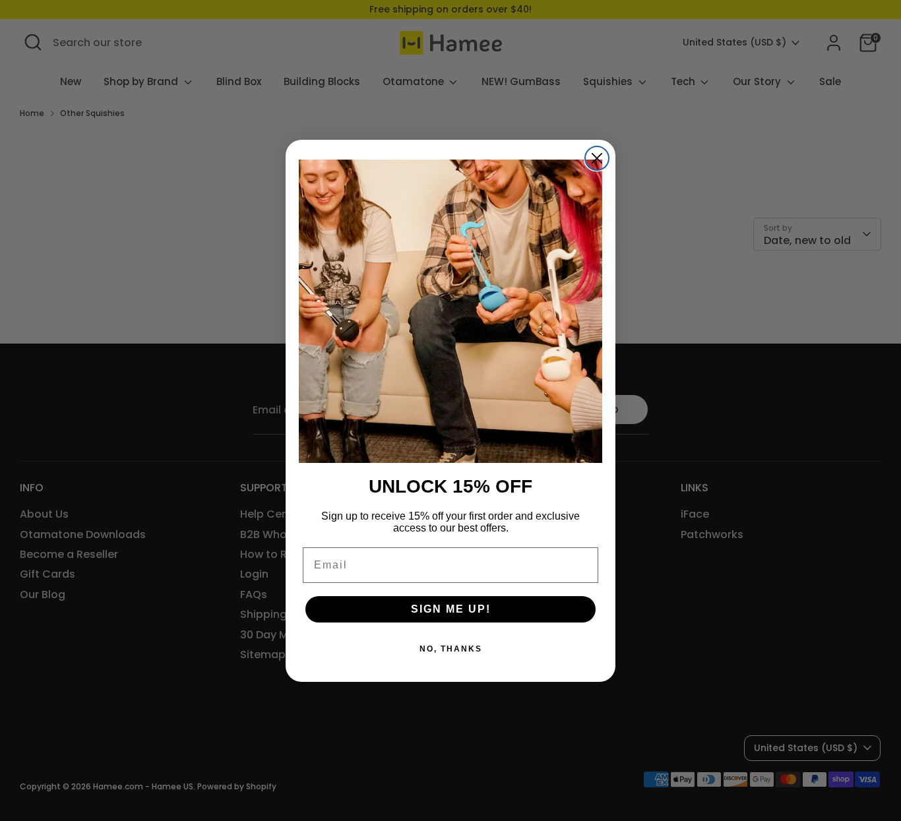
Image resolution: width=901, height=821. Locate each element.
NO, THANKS (450, 649)
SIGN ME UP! (451, 609)
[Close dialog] (597, 158)
